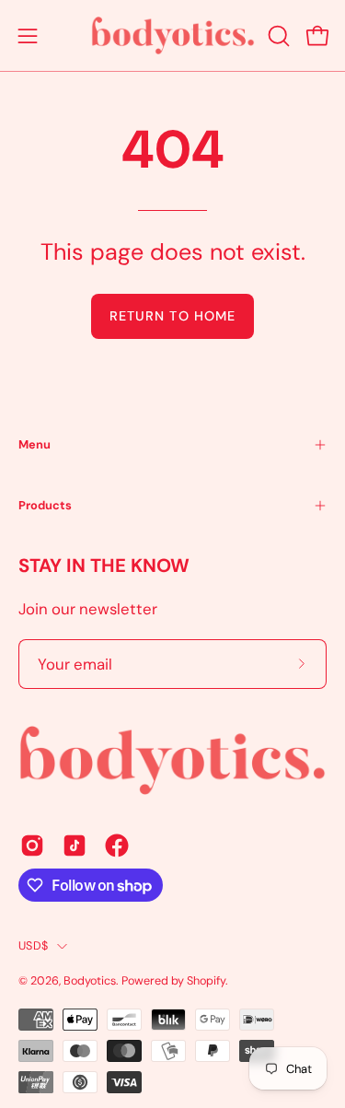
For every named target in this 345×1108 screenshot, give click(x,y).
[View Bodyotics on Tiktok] (74, 845)
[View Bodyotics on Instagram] (32, 845)
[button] (277, 36)
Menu (34, 444)
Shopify (206, 981)
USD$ (33, 946)
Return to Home (172, 316)
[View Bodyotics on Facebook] (117, 845)
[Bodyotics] (173, 35)
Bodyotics (89, 981)
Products (45, 505)
